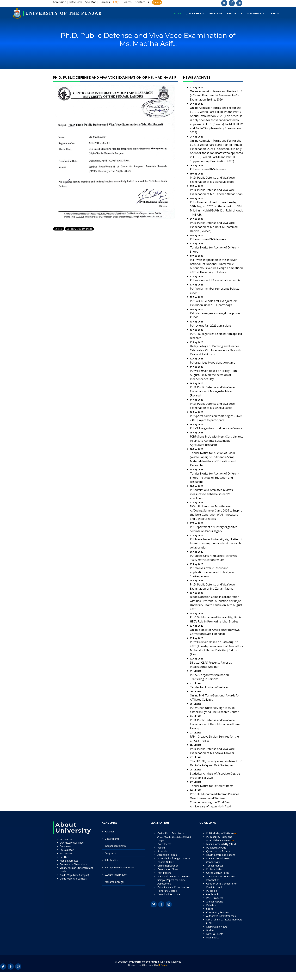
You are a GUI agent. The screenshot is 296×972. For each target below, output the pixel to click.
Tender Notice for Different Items (211, 786)
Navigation (234, 13)
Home (177, 13)
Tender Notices (214, 865)
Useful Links (213, 894)
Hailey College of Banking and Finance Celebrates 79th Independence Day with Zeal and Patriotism (215, 350)
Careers (105, 2)
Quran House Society (218, 851)
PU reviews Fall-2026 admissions (210, 325)
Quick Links (193, 13)
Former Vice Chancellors (73, 864)
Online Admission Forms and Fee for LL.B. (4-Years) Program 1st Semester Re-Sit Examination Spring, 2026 (216, 95)
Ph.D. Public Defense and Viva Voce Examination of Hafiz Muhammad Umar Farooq (215, 724)
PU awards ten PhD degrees (208, 169)
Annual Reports (214, 901)
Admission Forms (167, 854)
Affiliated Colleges (115, 881)
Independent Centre (116, 846)
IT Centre (163, 965)
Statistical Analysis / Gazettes (173, 876)
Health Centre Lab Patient (220, 854)
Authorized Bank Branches (221, 916)
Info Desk (75, 2)
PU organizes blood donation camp (212, 362)
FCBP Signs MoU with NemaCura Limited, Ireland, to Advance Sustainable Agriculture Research (216, 441)
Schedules (163, 851)
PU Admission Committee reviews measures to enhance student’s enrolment (211, 494)
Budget (210, 930)
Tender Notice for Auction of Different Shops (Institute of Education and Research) (214, 478)
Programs (110, 853)
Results (161, 847)
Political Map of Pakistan (220, 833)
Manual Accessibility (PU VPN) (222, 844)
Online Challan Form (217, 872)
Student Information (116, 874)
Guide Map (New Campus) (74, 875)
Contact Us (142, 2)
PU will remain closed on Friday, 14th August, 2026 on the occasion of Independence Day (213, 375)
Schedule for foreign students (173, 858)
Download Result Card (169, 894)
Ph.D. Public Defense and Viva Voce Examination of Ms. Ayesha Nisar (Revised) (212, 391)
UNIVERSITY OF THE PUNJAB (63, 13)
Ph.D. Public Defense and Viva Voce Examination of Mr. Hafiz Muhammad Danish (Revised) (214, 227)
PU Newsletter (214, 869)
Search (127, 2)
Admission (59, 2)
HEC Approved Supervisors (119, 867)
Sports (209, 908)
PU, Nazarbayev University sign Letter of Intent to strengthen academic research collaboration (216, 543)
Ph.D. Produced (214, 898)
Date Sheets (164, 844)
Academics (254, 13)
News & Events (214, 934)
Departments (112, 838)
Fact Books (66, 853)
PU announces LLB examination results (215, 280)
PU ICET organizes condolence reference (216, 428)
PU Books (211, 890)
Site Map (90, 2)
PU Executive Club (216, 847)
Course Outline (165, 862)
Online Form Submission (174, 837)
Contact (275, 13)
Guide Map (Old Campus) (74, 878)
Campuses (65, 846)
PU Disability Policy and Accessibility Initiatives (219, 838)
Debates (211, 905)
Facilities (64, 857)
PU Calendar (66, 849)
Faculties (109, 831)
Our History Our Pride (72, 842)
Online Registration (167, 865)
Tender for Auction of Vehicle (209, 687)
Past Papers (164, 872)
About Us (215, 13)
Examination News (167, 869)
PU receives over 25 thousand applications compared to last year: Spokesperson (212, 572)
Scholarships (112, 860)
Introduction (66, 839)
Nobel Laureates (69, 860)
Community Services (217, 912)
